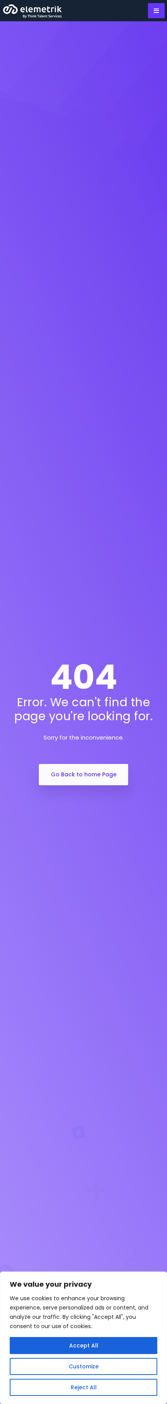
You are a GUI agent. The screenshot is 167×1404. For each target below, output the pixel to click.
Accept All (83, 1345)
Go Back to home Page (84, 774)
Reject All (84, 1387)
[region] (83, 1338)
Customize (84, 1366)
